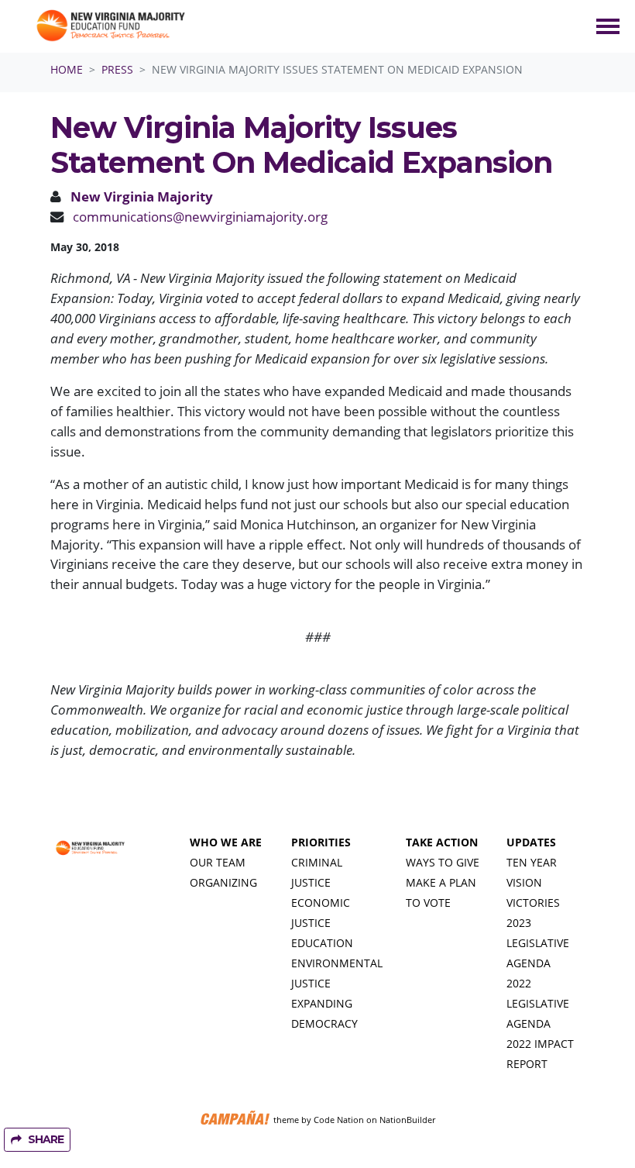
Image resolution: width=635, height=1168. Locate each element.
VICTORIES (533, 902)
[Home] (110, 26)
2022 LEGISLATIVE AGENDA (537, 1003)
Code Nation (339, 1119)
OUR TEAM (217, 862)
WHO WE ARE (226, 842)
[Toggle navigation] (608, 26)
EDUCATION (322, 942)
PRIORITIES (321, 842)
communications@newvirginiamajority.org (200, 216)
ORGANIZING (223, 882)
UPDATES (531, 842)
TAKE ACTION (442, 842)
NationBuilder (407, 1119)
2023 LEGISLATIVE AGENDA (537, 942)
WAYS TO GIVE (442, 862)
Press (117, 69)
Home (66, 69)
